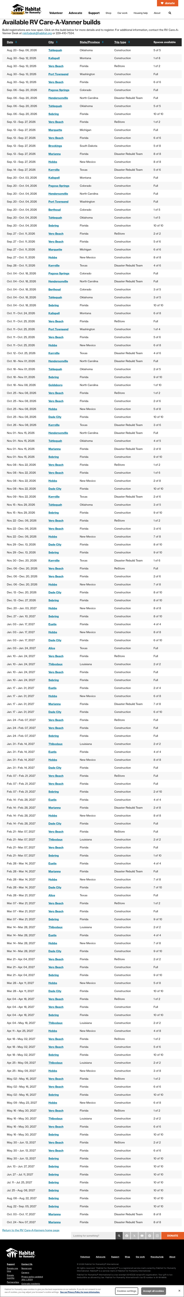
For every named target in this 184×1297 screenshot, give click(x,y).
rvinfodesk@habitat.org (37, 33)
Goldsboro (55, 385)
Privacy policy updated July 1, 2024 (32, 1278)
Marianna (54, 154)
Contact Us (26, 1264)
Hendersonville (58, 98)
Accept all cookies (153, 1291)
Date (10, 42)
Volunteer (85, 1257)
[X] (134, 1235)
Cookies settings (126, 1291)
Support (115, 1257)
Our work (140, 1257)
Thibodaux (55, 664)
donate (170, 3)
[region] (92, 1291)
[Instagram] (157, 1235)
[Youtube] (142, 1235)
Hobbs (52, 162)
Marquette (55, 130)
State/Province (90, 42)
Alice (51, 648)
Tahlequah (55, 50)
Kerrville (54, 169)
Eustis (52, 624)
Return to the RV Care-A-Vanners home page (30, 1230)
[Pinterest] (149, 1235)
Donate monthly (10, 1276)
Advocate (101, 1257)
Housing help (157, 1257)
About (172, 1257)
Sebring (53, 114)
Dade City (54, 417)
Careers (25, 1272)
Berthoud (54, 209)
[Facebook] (126, 1235)
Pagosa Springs (58, 90)
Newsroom (26, 1268)
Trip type (120, 42)
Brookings (55, 146)
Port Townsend (58, 74)
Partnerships (13, 1282)
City (51, 42)
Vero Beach (55, 66)
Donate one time (12, 1269)
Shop (127, 1257)
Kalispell (54, 58)
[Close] (179, 1290)
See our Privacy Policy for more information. (80, 1292)
